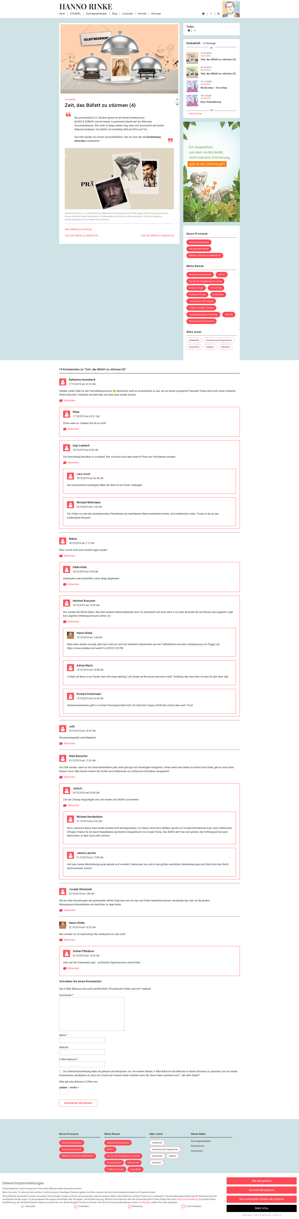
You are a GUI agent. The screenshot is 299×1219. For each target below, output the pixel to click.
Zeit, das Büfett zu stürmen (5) (157, 235)
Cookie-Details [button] (247, 1215)
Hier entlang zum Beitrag (78, 229)
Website (63, 1047)
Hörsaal (142, 13)
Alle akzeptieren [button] (261, 1180)
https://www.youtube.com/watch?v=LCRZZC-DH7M (95, 648)
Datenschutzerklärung (79, 1071)
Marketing (137, 1206)
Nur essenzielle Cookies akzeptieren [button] (261, 1199)
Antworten (69, 400)
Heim (62, 13)
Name (63, 1035)
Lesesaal (127, 13)
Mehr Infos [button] (261, 1208)
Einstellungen (144, 1202)
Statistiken (83, 1206)
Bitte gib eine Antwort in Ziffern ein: (78, 1081)
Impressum (197, 1150)
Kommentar (66, 995)
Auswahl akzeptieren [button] (261, 1190)
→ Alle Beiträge (194, 113)
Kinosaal (156, 13)
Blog (114, 13)
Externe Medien (193, 1206)
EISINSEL (75, 13)
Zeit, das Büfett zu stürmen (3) (81, 235)
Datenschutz (197, 1145)
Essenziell (30, 1206)
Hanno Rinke (85, 6)
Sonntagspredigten (96, 13)
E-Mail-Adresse (68, 1059)
